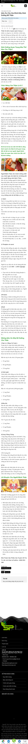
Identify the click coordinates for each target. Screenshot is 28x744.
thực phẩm (7, 572)
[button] (9, 21)
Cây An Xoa (4, 733)
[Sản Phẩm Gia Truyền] (13, 5)
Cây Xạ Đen (17, 733)
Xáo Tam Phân (14, 737)
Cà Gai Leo (11, 733)
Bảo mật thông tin (8, 680)
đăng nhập (11, 581)
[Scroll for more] (14, 719)
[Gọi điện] (14, 741)
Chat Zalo (8, 743)
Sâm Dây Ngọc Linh (6, 738)
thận (3, 572)
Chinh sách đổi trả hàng (9, 686)
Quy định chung (7, 677)
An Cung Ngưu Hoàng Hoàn (19, 738)
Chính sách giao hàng (9, 683)
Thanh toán (5, 643)
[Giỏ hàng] (25, 6)
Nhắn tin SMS (24, 743)
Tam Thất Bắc (5, 737)
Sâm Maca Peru (22, 737)
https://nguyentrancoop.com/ (9, 665)
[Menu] (2, 6)
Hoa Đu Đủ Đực (8, 735)
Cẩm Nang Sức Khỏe (6, 11)
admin (17, 18)
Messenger (19, 743)
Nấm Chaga (15, 735)
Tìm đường (3, 743)
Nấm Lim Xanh (23, 735)
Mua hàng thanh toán (9, 689)
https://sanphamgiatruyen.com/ (9, 663)
